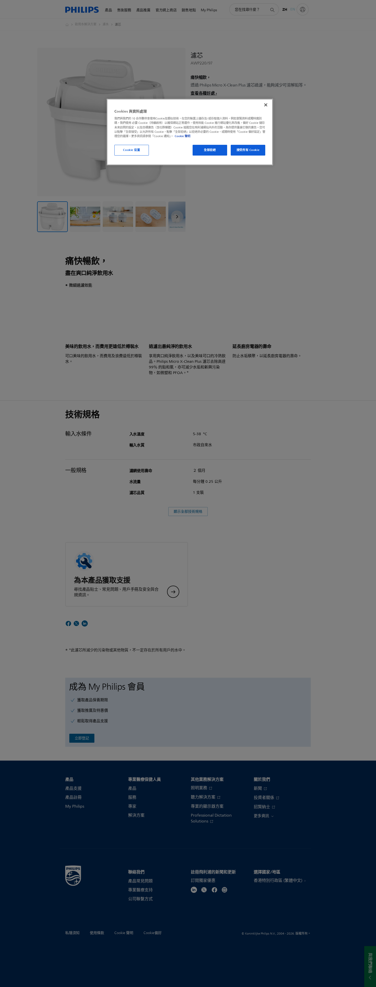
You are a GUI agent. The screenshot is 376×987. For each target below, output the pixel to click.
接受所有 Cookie (248, 149)
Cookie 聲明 (182, 136)
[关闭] (265, 105)
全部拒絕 (210, 149)
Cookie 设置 (131, 149)
